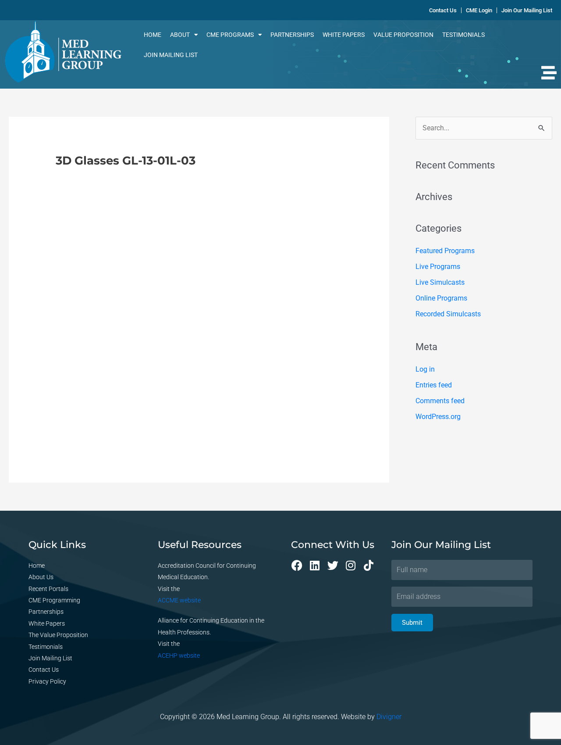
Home (152, 34)
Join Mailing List (171, 54)
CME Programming (54, 600)
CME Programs (230, 34)
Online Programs (441, 298)
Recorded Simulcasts (448, 314)
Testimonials (463, 34)
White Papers (344, 34)
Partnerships (292, 34)
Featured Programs (445, 251)
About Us (40, 576)
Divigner (388, 717)
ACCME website (179, 600)
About (180, 34)
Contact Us (43, 669)
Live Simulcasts (440, 282)
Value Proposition (403, 34)
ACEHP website (179, 655)
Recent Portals (48, 588)
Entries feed (433, 385)
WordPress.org (438, 416)
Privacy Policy (47, 681)
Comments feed (440, 401)
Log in (425, 369)
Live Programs (437, 266)
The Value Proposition (58, 634)
